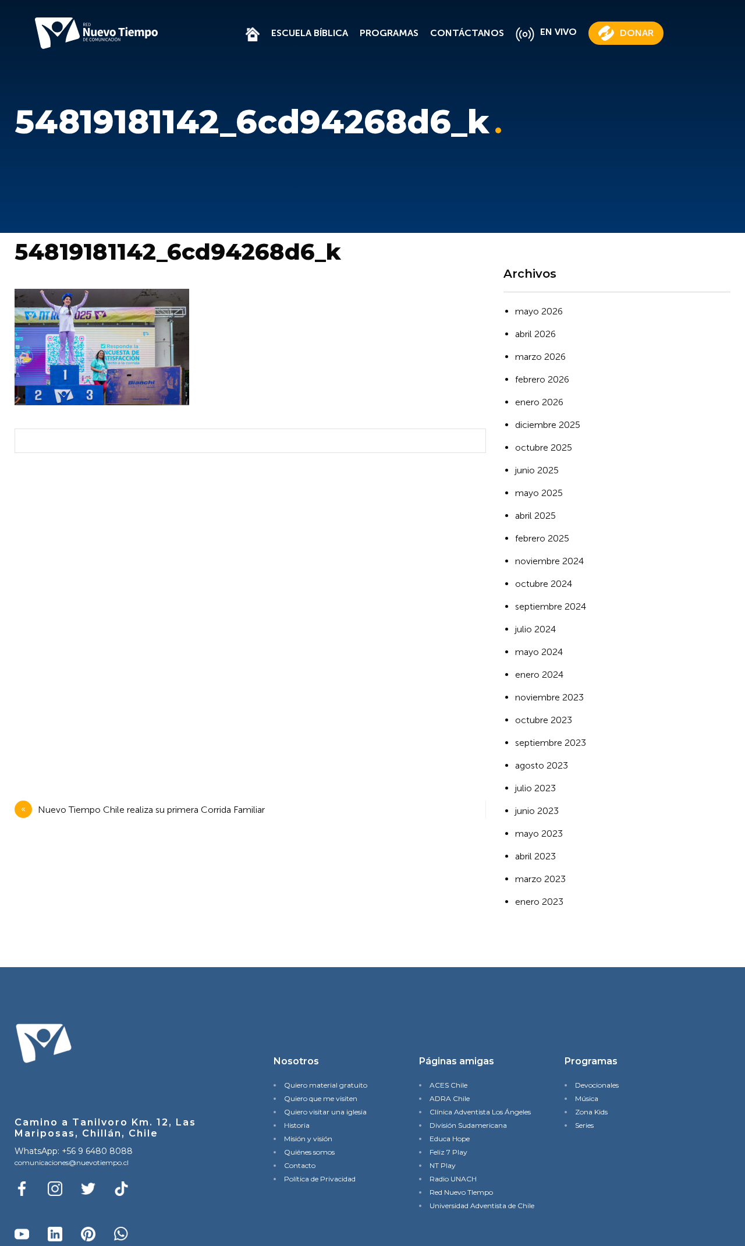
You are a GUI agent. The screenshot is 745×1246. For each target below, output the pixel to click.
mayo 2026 (539, 311)
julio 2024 (535, 629)
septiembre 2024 (550, 606)
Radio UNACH (453, 1179)
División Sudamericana (468, 1125)
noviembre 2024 (549, 561)
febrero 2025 (542, 538)
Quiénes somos (309, 1152)
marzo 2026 (540, 356)
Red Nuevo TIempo (461, 1192)
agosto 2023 (541, 765)
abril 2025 (535, 515)
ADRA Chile (450, 1098)
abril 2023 (535, 856)
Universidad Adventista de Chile (478, 1205)
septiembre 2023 (550, 742)
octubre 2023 (543, 719)
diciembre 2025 (547, 424)
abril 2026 (535, 333)
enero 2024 (539, 674)
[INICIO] (253, 33)
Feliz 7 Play (448, 1152)
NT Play (443, 1165)
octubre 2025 (543, 447)
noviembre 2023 (549, 697)
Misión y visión (308, 1138)
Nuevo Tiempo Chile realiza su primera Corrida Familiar (151, 809)
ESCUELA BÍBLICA (309, 32)
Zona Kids (591, 1112)
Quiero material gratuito (325, 1085)
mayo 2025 (539, 492)
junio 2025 (537, 470)
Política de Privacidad (320, 1179)
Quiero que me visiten (320, 1098)
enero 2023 (539, 901)
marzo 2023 (540, 878)
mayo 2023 (539, 833)
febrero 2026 (542, 379)
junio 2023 (537, 810)
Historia (297, 1125)
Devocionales (597, 1085)
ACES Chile (448, 1085)
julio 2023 (535, 788)
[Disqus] (248, 616)
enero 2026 (539, 402)
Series (584, 1125)
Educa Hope (450, 1138)
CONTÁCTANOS (467, 32)
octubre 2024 (543, 583)
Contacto (299, 1165)
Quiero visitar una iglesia (325, 1112)
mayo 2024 (539, 651)
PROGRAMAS (389, 32)
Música (586, 1098)
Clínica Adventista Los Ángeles (478, 1112)
